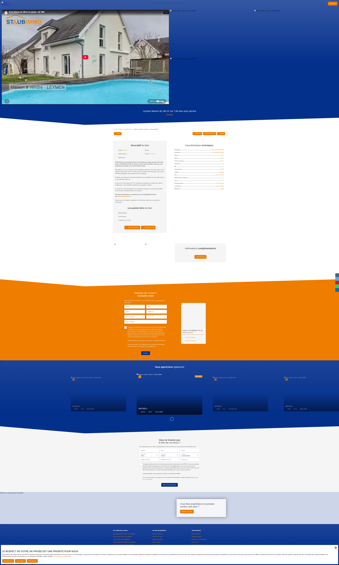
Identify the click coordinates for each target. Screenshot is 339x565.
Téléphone (151, 311)
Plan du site (195, 542)
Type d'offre (143, 454)
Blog (184, 3)
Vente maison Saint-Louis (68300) (122, 536)
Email (127, 311)
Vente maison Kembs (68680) (121, 539)
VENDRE (164, 3)
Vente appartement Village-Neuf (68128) (124, 542)
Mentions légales (196, 536)
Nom (149, 306)
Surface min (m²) (166, 459)
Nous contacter (156, 542)
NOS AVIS (171, 3)
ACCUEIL (151, 3)
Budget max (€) (145, 459)
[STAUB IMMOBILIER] (7, 3)
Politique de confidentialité (199, 539)
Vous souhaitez (151, 315)
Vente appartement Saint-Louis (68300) (124, 534)
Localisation (183, 454)
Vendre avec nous (157, 536)
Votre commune (130, 316)
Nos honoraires (196, 534)
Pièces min (185, 459)
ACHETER (158, 3)
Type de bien (163, 454)
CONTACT (179, 3)
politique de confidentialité (148, 346)
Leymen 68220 (128, 129)
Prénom (128, 306)
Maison (120, 129)
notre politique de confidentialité (62, 556)
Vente (115, 129)
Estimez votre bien (157, 534)
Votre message (130, 321)
